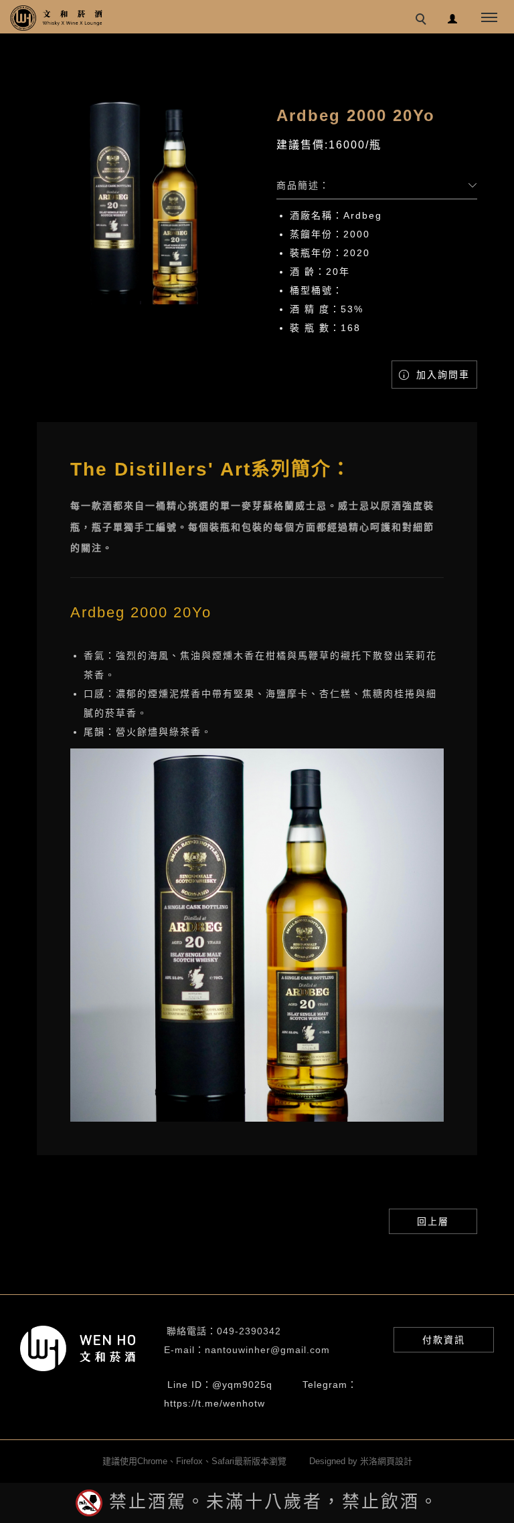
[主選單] (489, 18)
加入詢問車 (441, 374)
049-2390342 (249, 1331)
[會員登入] (453, 17)
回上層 (433, 1221)
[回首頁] (57, 18)
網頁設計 (394, 1461)
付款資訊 (443, 1339)
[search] (423, 20)
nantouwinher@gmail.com (267, 1349)
